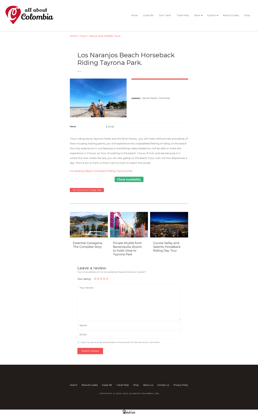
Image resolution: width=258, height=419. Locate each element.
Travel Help (182, 15)
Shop (247, 15)
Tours (83, 36)
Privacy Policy (180, 385)
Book (197, 15)
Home (134, 15)
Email (82, 335)
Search (73, 385)
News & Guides (231, 15)
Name (83, 326)
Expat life (148, 15)
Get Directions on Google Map (87, 190)
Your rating (84, 279)
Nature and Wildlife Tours (104, 36)
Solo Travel (165, 15)
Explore (211, 15)
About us (148, 385)
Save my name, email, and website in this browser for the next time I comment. (120, 342)
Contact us (163, 385)
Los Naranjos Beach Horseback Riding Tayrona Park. (101, 171)
